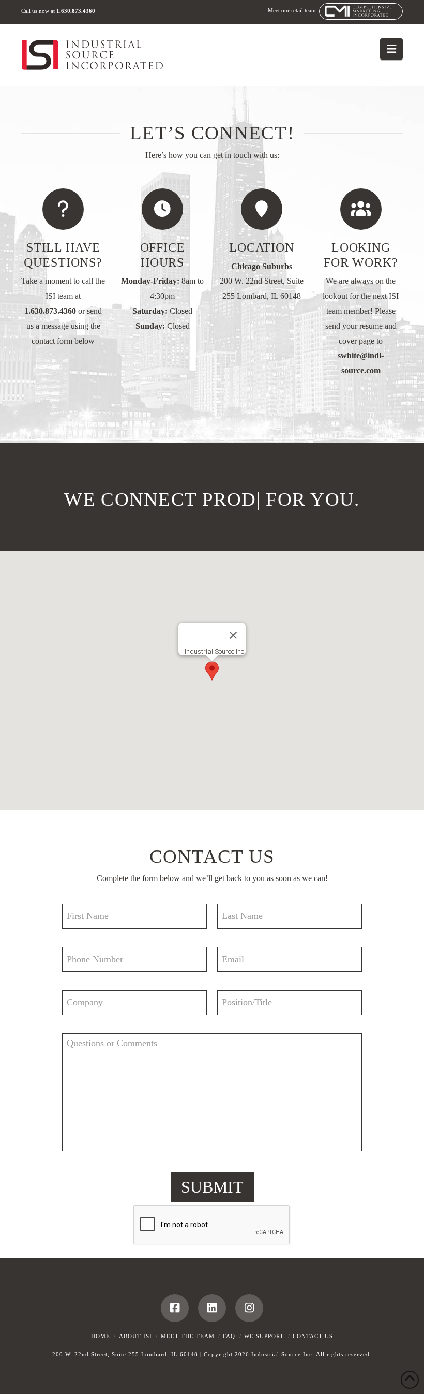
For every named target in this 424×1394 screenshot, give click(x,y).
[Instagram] (249, 1308)
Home (100, 1336)
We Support (264, 1336)
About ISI (135, 1336)
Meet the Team (188, 1336)
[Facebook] (175, 1308)
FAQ (229, 1336)
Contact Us (313, 1336)
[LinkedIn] (212, 1308)
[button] (391, 49)
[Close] (233, 635)
